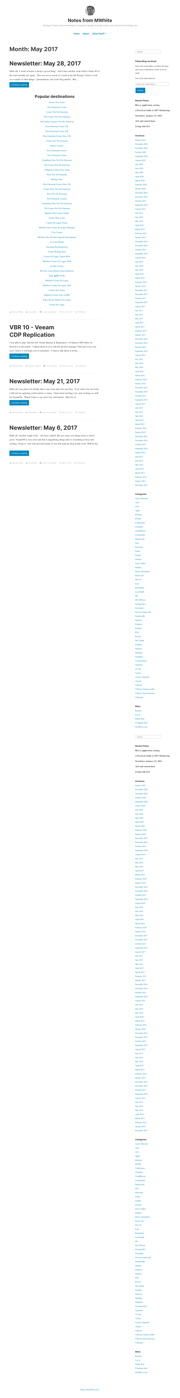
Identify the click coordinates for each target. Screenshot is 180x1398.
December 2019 (141, 192)
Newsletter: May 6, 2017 (43, 427)
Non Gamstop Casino (56, 107)
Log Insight (139, 591)
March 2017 (140, 326)
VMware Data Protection (145, 693)
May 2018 (139, 270)
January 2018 (140, 286)
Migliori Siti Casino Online (57, 213)
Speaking (138, 652)
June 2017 (139, 314)
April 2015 (139, 420)
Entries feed (139, 718)
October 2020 (140, 152)
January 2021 (140, 140)
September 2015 (141, 399)
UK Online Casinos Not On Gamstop (56, 121)
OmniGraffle (140, 616)
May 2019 (139, 221)
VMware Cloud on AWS (144, 689)
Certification (140, 522)
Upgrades (139, 664)
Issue (137, 583)
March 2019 (140, 229)
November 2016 (141, 343)
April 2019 (139, 225)
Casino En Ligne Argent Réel (57, 256)
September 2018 (141, 253)
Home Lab (139, 575)
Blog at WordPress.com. (90, 1390)
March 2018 (140, 278)
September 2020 (141, 156)
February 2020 (141, 184)
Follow (140, 90)
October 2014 (140, 444)
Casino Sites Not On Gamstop (56, 188)
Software (138, 648)
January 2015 (140, 432)
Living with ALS (142, 126)
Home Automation (142, 571)
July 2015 (139, 408)
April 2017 (139, 322)
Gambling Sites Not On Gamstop (57, 160)
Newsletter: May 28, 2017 (45, 63)
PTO (137, 632)
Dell (136, 543)
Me (136, 595)
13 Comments (51, 366)
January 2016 (140, 383)
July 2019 (139, 213)
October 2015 (140, 395)
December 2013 (141, 485)
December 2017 (141, 290)
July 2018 (139, 261)
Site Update (139, 640)
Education (139, 547)
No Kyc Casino (57, 265)
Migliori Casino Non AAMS (57, 294)
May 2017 (139, 318)
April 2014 (139, 468)
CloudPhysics (140, 530)
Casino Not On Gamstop (57, 111)
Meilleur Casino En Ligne (56, 280)
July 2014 (139, 456)
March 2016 (140, 375)
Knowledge (139, 587)
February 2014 (141, 477)
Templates (139, 656)
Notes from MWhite (90, 20)
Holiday (138, 567)
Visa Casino (57, 232)
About (86, 33)
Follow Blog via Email (145, 61)
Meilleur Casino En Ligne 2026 (57, 261)
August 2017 (140, 306)
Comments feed (141, 722)
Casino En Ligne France (57, 222)
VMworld (139, 697)
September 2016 (141, 351)
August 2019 (140, 209)
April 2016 (139, 371)
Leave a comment (49, 312)
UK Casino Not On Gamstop (57, 164)
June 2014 (139, 460)
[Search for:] (148, 51)
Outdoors (138, 624)
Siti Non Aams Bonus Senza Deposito (57, 270)
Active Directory (141, 498)
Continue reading (18, 85)
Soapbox (138, 644)
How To (138, 579)
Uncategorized (140, 660)
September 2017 (141, 302)
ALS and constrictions (145, 120)
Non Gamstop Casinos (57, 150)
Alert (137, 502)
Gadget (138, 555)
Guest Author (140, 563)
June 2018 (139, 265)
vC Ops (138, 669)
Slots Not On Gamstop (57, 174)
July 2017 (139, 310)
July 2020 (139, 164)
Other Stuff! (98, 33)
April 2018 (139, 274)
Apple (137, 510)
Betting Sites (57, 179)
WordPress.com (141, 726)
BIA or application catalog (147, 105)
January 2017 (140, 334)
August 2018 (140, 257)
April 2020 (139, 176)
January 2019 (140, 237)
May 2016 (139, 367)
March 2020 (140, 180)
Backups (138, 514)
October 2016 (140, 347)
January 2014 (140, 481)
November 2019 (141, 196)
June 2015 (139, 412)
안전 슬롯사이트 (57, 275)
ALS (137, 506)
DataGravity (140, 539)
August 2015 (140, 403)
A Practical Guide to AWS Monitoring (152, 110)
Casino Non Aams (57, 102)
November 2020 (141, 148)
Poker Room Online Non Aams (57, 299)
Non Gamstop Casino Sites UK (57, 135)
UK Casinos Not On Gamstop (57, 116)
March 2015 (140, 424)
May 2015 (139, 416)
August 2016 (140, 355)
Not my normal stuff (143, 612)
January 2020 (140, 188)
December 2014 (141, 436)
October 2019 (140, 201)
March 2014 (140, 472)
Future (137, 551)
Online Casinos (57, 145)
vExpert (138, 681)
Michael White (17, 312)
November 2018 (141, 245)
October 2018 (140, 249)
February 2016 (141, 379)
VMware (138, 685)
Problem (138, 628)
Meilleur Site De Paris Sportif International (57, 237)
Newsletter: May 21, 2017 (44, 381)
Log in (137, 714)
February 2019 (141, 233)
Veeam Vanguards (142, 677)
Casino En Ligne (56, 304)
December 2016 (141, 339)
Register (138, 710)
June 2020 (139, 168)
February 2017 (141, 330)
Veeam (38, 366)
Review (138, 636)
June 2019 (139, 217)
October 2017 (140, 298)
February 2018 (141, 282)
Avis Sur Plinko (57, 241)
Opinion (138, 620)
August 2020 (140, 160)
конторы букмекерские (57, 246)
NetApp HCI (140, 604)
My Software (140, 599)
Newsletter (32, 312)
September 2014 (141, 448)
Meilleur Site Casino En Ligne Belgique (57, 227)
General (31, 366)
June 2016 (139, 363)
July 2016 (139, 359)
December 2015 (141, 387)
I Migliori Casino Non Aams (57, 169)
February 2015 (141, 428)
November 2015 (141, 391)
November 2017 (141, 294)
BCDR (138, 518)
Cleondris (139, 526)
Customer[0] (140, 534)
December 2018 (141, 241)
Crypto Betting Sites (57, 251)
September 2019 (141, 205)
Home (77, 33)
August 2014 (140, 452)
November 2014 (141, 440)
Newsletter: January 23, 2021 (148, 115)
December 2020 (141, 144)
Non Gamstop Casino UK (56, 126)
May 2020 (139, 172)
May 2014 (139, 464)
